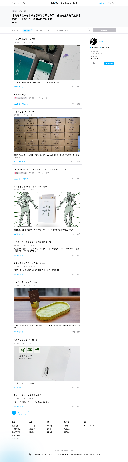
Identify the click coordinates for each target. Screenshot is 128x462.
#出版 (30, 11)
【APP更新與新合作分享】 (25, 39)
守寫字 (17, 22)
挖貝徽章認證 (16, 429)
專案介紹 (15, 30)
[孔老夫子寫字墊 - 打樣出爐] (47, 363)
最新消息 (27, 30)
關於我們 (15, 426)
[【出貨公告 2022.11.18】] (47, 134)
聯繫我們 (49, 426)
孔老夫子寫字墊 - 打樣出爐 (25, 340)
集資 (14, 11)
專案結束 (104, 30)
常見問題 (40, 30)
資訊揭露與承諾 (62, 30)
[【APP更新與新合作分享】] (47, 62)
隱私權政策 (33, 432)
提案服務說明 (16, 438)
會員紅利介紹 (16, 435)
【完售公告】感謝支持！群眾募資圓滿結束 (32, 242)
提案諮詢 (49, 429)
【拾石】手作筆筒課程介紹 (25, 282)
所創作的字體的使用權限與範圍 (27, 395)
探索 (19, 3)
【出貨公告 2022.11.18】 (25, 112)
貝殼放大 (67, 429)
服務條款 (32, 429)
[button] (24, 3)
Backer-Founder (53, 455)
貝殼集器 (67, 426)
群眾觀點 (67, 432)
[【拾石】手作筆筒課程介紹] (47, 305)
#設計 (25, 11)
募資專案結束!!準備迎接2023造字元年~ (31, 186)
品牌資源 (49, 432)
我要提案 (101, 3)
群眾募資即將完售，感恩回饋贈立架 (29, 263)
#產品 (20, 11)
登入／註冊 (111, 3)
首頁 (13, 3)
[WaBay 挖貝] (90, 425)
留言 (50, 30)
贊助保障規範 (16, 432)
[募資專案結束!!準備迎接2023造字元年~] (47, 209)
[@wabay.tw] (84, 425)
